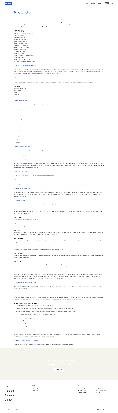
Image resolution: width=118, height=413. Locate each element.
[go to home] (8, 3)
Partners (99, 3)
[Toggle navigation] (112, 4)
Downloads (35, 390)
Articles (34, 385)
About (86, 3)
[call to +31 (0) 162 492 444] (101, 390)
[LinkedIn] (98, 393)
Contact (9, 399)
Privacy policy (15, 409)
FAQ (33, 392)
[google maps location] (86, 390)
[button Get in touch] (59, 369)
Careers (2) (35, 388)
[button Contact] (107, 3)
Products (92, 3)
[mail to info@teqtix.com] (100, 388)
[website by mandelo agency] (102, 409)
